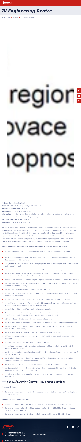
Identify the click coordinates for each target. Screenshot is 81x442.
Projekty (15, 17)
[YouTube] (79, 96)
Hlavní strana (6, 17)
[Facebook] (79, 90)
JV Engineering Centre (28, 17)
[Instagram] (79, 101)
